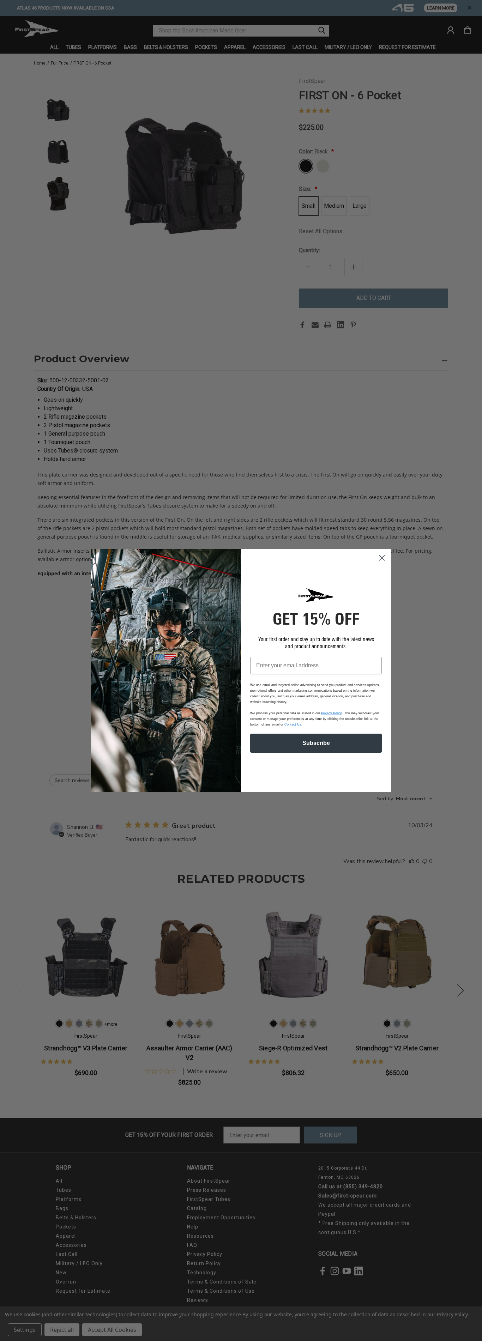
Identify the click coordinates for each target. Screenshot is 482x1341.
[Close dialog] (382, 558)
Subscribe (316, 743)
